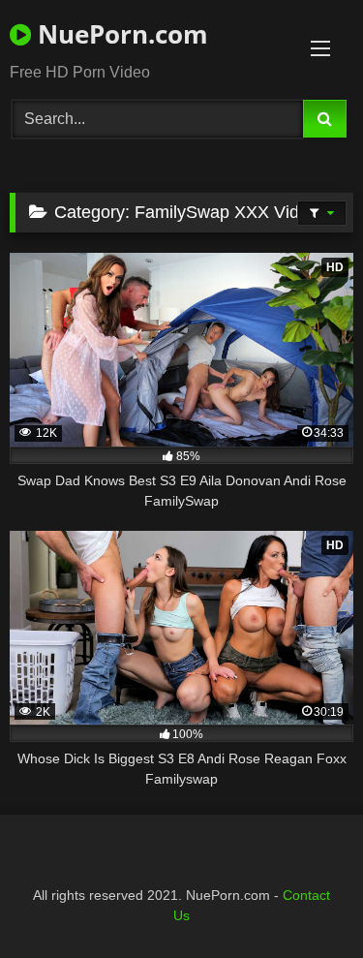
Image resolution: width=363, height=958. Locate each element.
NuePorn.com (119, 33)
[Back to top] (303, 900)
